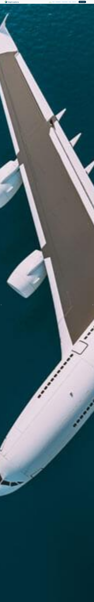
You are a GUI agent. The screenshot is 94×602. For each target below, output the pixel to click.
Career (70, 1)
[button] (1, 304)
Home (50, 1)
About (53, 1)
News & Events (65, 1)
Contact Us (74, 1)
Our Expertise (58, 1)
